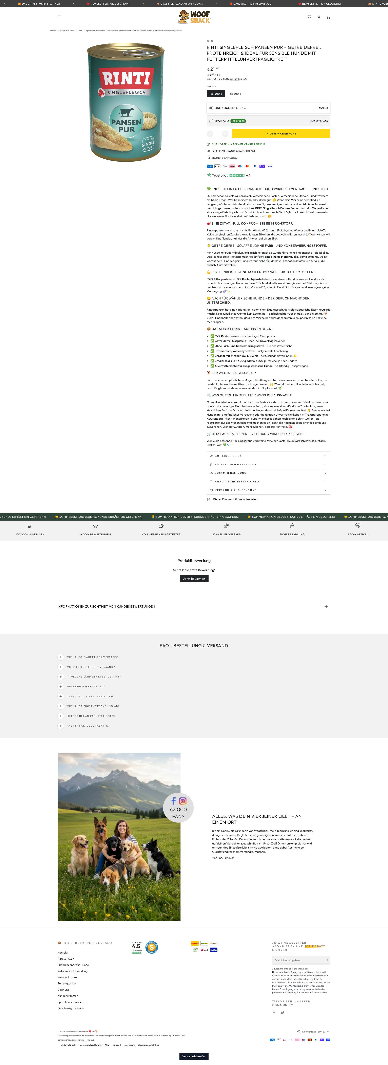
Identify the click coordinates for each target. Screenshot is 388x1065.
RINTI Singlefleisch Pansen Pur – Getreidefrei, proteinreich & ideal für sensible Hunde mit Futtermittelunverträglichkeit (130, 30)
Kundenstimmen (68, 996)
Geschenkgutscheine (71, 1008)
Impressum (129, 1044)
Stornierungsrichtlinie (148, 1044)
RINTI (210, 41)
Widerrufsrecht (68, 1044)
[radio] (211, 108)
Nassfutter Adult (67, 30)
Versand (234, 78)
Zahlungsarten (67, 983)
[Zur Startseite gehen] (194, 17)
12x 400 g (217, 94)
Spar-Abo (230, 121)
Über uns (63, 989)
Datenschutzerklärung (284, 972)
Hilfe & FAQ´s (66, 959)
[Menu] (59, 17)
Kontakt (63, 952)
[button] (309, 17)
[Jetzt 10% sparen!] (328, 960)
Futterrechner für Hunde (73, 965)
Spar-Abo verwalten (70, 1002)
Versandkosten (67, 977)
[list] (194, 531)
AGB (107, 1044)
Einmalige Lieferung (230, 108)
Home (53, 30)
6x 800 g (237, 94)
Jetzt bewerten (194, 579)
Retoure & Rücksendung (73, 971)
